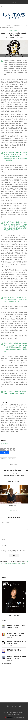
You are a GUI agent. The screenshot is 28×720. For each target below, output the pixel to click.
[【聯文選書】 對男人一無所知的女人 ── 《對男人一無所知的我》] (3, 634)
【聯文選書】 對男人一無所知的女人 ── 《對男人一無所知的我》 (16, 634)
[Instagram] (12, 706)
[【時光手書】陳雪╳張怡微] (3, 651)
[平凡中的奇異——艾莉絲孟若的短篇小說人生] (14, 494)
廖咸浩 (12, 37)
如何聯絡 (21, 712)
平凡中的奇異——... (14, 506)
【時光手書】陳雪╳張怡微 (14, 650)
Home (14, 2)
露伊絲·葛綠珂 (12, 458)
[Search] (26, 6)
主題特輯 (8, 26)
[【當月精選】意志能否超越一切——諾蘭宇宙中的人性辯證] (3, 642)
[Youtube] (16, 706)
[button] (1, 497)
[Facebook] (8, 706)
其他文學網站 (14, 712)
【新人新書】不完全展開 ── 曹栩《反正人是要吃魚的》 (16, 626)
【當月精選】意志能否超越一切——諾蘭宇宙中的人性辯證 (16, 642)
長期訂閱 (10, 714)
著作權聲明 (17, 714)
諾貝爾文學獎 (4, 444)
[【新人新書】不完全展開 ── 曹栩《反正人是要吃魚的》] (3, 626)
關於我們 (6, 712)
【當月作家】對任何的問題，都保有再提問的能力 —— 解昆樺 (16, 657)
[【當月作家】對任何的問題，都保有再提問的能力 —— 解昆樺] (3, 657)
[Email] (19, 706)
